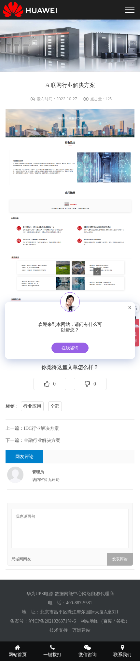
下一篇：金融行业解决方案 (33, 440)
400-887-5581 (79, 602)
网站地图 (89, 621)
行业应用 (32, 406)
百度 (107, 621)
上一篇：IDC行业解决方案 (32, 428)
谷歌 (120, 621)
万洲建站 (81, 630)
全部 (55, 406)
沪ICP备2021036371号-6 (52, 621)
